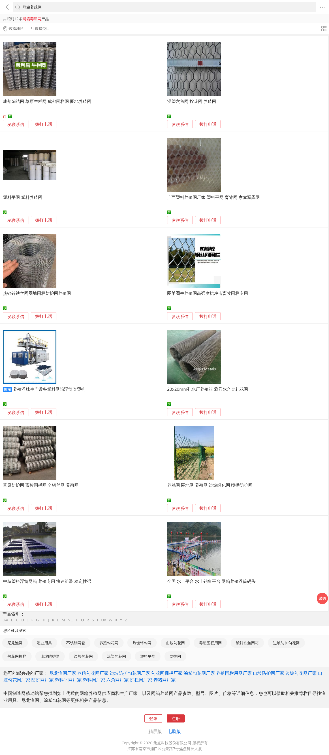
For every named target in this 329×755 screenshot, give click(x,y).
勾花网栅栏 (16, 656)
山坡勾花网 (175, 642)
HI (43, 620)
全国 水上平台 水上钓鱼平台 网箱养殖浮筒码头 (211, 581)
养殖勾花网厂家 (93, 673)
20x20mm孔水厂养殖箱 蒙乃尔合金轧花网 (207, 389)
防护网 (175, 656)
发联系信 (15, 124)
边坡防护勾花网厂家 (130, 673)
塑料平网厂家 (68, 680)
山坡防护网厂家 (268, 673)
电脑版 (174, 731)
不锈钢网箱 (75, 642)
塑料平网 (147, 656)
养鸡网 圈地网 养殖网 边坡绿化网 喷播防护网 (209, 485)
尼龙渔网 (15, 642)
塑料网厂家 (94, 680)
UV (103, 620)
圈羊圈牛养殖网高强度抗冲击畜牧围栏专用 (207, 293)
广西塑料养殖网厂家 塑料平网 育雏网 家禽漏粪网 (213, 197)
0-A (5, 620)
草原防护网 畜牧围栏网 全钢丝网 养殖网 (41, 485)
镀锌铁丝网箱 (247, 642)
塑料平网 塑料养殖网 (22, 197)
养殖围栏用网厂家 (234, 673)
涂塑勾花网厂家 (199, 673)
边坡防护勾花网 (286, 642)
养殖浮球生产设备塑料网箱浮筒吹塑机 (49, 389)
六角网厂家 (117, 680)
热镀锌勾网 (142, 642)
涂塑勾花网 (116, 656)
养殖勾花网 (108, 642)
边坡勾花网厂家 (301, 673)
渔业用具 (44, 642)
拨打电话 (43, 124)
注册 (175, 718)
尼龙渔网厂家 (62, 673)
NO (70, 620)
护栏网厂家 (141, 680)
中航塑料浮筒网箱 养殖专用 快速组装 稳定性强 (47, 581)
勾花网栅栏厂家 (166, 673)
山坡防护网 (50, 656)
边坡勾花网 (83, 656)
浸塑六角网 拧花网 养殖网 (191, 101)
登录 (153, 718)
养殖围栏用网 (210, 642)
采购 (322, 598)
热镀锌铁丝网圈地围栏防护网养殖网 (37, 293)
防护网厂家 (42, 680)
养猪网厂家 (164, 680)
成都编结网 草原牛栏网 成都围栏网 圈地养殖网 (47, 101)
